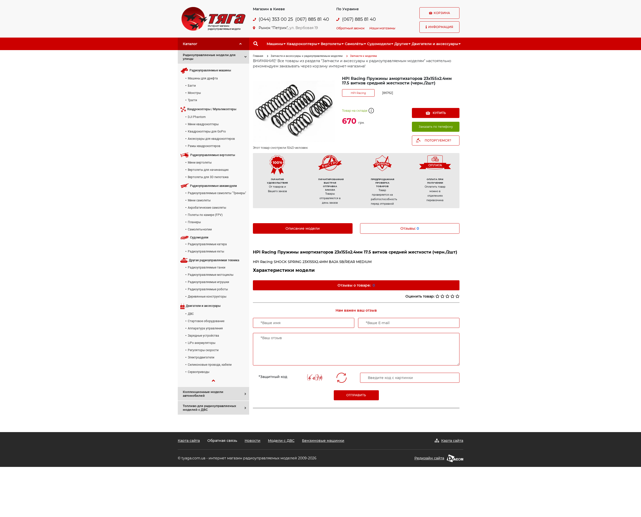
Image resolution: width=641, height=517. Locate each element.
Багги (192, 85)
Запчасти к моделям (363, 56)
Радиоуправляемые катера (207, 244)
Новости (252, 440)
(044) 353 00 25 (276, 19)
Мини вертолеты (200, 162)
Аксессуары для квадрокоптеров (211, 139)
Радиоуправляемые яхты (206, 251)
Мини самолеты (199, 200)
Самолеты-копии (200, 229)
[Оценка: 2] (442, 296)
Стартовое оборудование (206, 321)
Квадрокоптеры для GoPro (207, 131)
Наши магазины (382, 28)
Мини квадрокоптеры (203, 124)
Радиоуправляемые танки (206, 267)
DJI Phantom (197, 117)
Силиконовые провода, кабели (210, 364)
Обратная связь (222, 440)
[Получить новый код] (342, 378)
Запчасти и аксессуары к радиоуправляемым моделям (307, 56)
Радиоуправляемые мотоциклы (210, 275)
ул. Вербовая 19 (303, 28)
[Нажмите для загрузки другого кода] (315, 377)
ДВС (191, 314)
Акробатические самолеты (207, 207)
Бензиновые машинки (323, 440)
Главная (258, 56)
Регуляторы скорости (203, 350)
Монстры (194, 93)
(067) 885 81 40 (312, 19)
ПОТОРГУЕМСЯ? (438, 140)
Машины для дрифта (203, 78)
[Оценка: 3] (447, 296)
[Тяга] (213, 18)
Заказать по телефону (436, 126)
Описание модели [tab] (302, 228)
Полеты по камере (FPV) (205, 215)
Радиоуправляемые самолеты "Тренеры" (217, 193)
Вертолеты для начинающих (208, 170)
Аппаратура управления (205, 328)
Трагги (192, 100)
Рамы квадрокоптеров (204, 146)
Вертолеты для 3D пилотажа (208, 177)
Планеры (194, 222)
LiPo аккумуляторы (201, 343)
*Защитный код (273, 376)
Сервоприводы (198, 372)
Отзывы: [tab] (409, 228)
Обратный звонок (350, 28)
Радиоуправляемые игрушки (208, 282)
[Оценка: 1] (437, 296)
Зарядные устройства (203, 335)
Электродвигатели (201, 357)
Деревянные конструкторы (207, 296)
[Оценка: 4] (452, 296)
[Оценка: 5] (457, 296)
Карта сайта (189, 440)
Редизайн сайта (429, 458)
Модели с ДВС (281, 440)
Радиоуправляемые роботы (208, 289)
